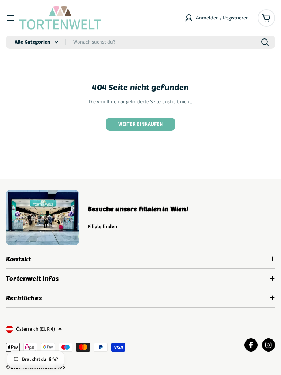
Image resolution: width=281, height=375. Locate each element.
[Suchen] (265, 42)
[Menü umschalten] (10, 18)
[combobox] (140, 42)
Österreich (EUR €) (35, 329)
